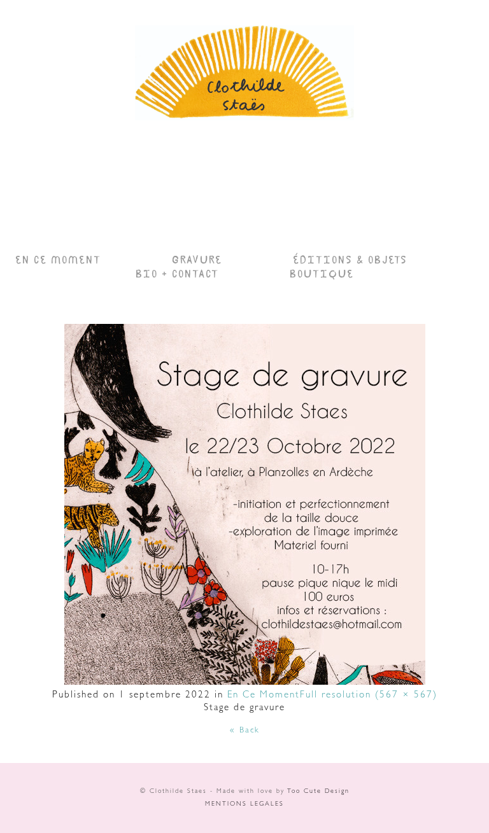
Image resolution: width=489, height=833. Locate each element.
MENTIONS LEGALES (244, 804)
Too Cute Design (318, 791)
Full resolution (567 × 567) (368, 696)
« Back (245, 731)
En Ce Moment (263, 696)
